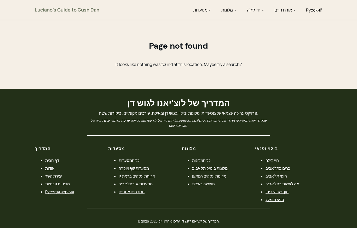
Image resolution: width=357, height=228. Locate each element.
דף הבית (52, 160)
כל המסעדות (129, 160)
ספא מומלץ (275, 199)
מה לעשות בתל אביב (282, 184)
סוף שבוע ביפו (277, 192)
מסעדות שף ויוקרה (134, 168)
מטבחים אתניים (132, 192)
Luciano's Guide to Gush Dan (67, 10)
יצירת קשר (53, 176)
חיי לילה (272, 160)
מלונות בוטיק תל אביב (210, 168)
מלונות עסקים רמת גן (209, 176)
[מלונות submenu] (235, 10)
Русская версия (59, 192)
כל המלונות (201, 160)
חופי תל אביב (276, 176)
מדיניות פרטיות (57, 184)
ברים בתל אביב (278, 168)
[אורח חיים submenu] (294, 10)
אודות (49, 168)
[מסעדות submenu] (210, 10)
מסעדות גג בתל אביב (136, 184)
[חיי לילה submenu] (263, 10)
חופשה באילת (203, 184)
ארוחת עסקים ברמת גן (137, 176)
